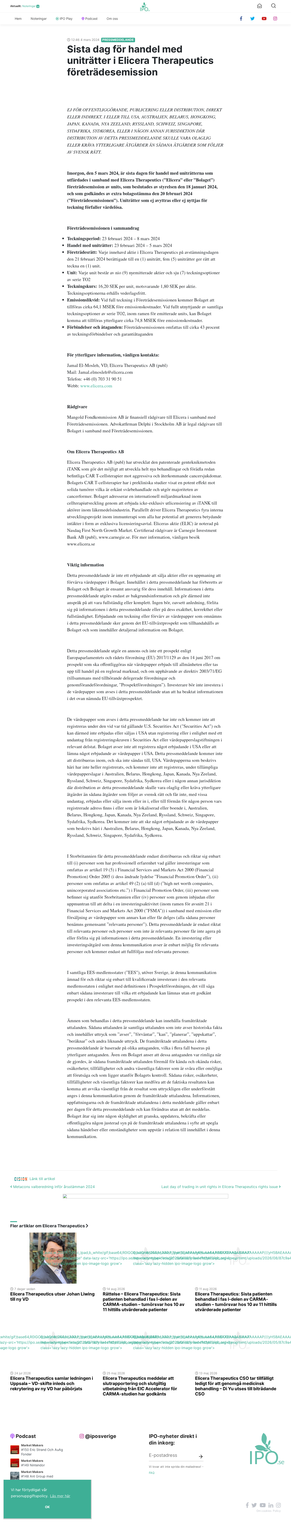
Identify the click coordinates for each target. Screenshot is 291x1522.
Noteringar (29, 6)
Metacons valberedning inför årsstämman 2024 (53, 1186)
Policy (277, 1510)
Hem (18, 18)
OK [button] (47, 1507)
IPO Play (66, 18)
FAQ (152, 1473)
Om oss (112, 18)
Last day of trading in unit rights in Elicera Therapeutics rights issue (220, 1186)
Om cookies (263, 1510)
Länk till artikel (42, 1178)
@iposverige (100, 1436)
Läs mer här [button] (60, 1496)
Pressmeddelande (118, 40)
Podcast (91, 18)
